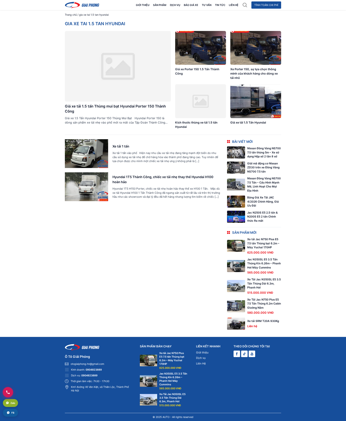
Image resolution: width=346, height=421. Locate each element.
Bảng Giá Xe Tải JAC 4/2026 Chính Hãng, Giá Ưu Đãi (263, 201)
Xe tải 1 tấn (120, 146)
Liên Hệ (233, 4)
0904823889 (94, 369)
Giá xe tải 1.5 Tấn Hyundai (248, 122)
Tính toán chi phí (266, 4)
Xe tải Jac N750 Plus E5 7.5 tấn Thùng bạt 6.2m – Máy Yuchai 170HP (263, 243)
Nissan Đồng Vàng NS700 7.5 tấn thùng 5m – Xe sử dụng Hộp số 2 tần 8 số (264, 152)
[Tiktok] (244, 354)
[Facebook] (237, 354)
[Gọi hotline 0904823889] (8, 392)
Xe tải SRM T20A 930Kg (263, 321)
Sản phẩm (159, 4)
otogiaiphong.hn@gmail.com (87, 363)
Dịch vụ (175, 4)
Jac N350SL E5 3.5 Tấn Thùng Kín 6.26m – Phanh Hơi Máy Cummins (264, 263)
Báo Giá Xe (191, 4)
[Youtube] (252, 354)
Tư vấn (206, 4)
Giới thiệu (142, 4)
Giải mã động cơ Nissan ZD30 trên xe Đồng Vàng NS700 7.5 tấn (263, 167)
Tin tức (220, 4)
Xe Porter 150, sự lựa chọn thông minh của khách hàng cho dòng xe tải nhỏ (254, 73)
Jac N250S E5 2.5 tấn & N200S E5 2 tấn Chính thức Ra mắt (262, 216)
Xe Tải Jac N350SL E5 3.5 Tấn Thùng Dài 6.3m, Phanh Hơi (264, 283)
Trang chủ (71, 14)
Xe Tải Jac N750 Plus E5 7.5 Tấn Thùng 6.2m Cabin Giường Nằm (264, 303)
